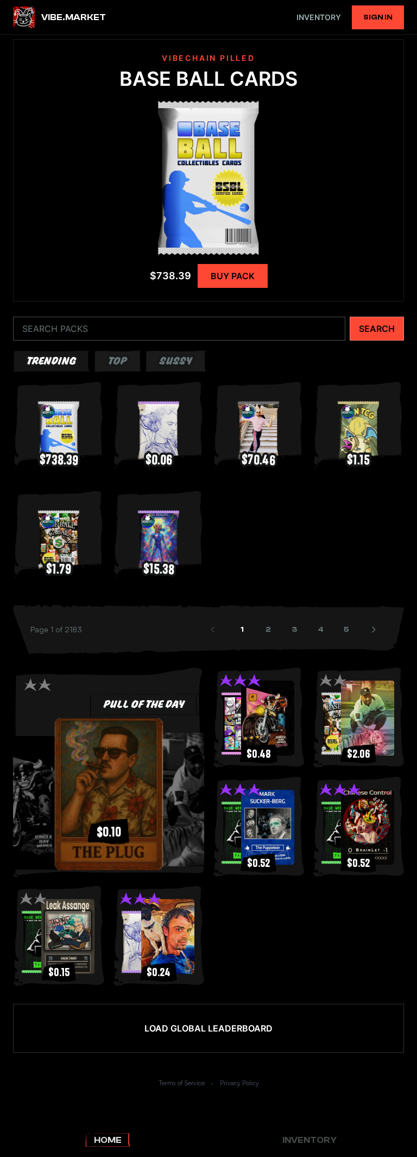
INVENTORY (318, 17)
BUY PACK (233, 276)
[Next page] (375, 630)
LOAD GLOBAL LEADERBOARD (208, 1028)
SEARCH (377, 328)
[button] (108, 794)
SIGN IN (378, 17)
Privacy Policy (239, 1083)
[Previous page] (214, 630)
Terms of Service (182, 1083)
